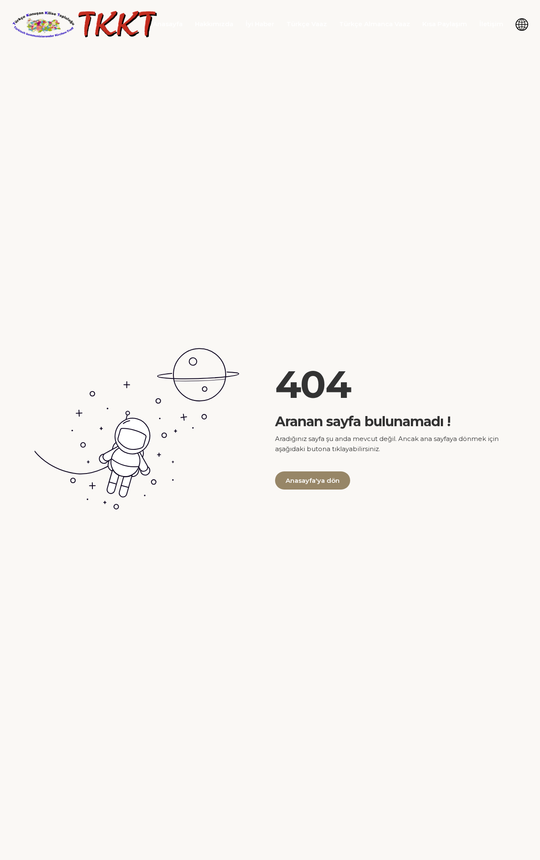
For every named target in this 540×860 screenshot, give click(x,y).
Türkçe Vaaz (306, 24)
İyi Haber (260, 24)
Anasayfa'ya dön (313, 480)
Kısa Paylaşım (444, 24)
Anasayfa (168, 24)
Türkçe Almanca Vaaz (374, 24)
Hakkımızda (214, 24)
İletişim (491, 24)
